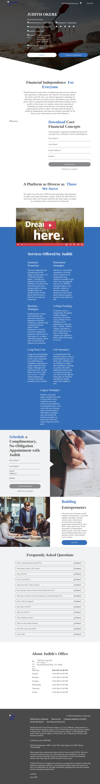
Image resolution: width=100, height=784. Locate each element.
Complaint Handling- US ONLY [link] (75, 719)
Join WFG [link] (90, 3)
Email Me (40, 31)
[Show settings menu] (74, 244)
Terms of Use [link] (56, 719)
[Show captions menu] (66, 244)
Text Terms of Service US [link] (55, 722)
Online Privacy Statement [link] (39, 719)
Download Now (70, 164)
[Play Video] (18, 244)
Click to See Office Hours (46, 47)
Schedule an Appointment (73, 55)
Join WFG (74, 542)
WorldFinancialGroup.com (70, 3)
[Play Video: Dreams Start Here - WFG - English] (50, 225)
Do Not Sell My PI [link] (37, 722)
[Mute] (70, 244)
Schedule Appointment (25, 486)
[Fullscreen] (82, 244)
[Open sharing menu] (78, 244)
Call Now (42, 55)
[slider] (44, 244)
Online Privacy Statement (69, 169)
